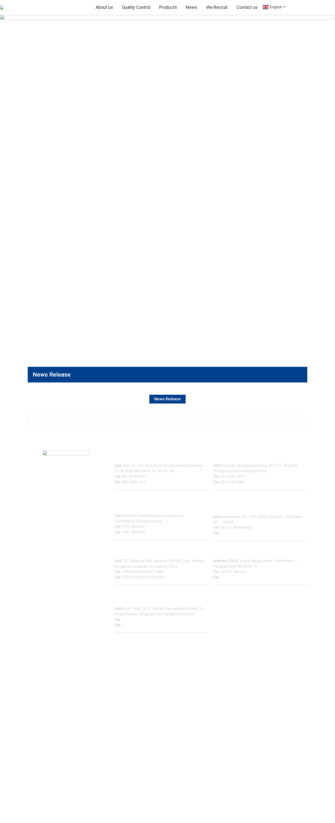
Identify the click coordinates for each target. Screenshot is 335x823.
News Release (167, 399)
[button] (294, 7)
